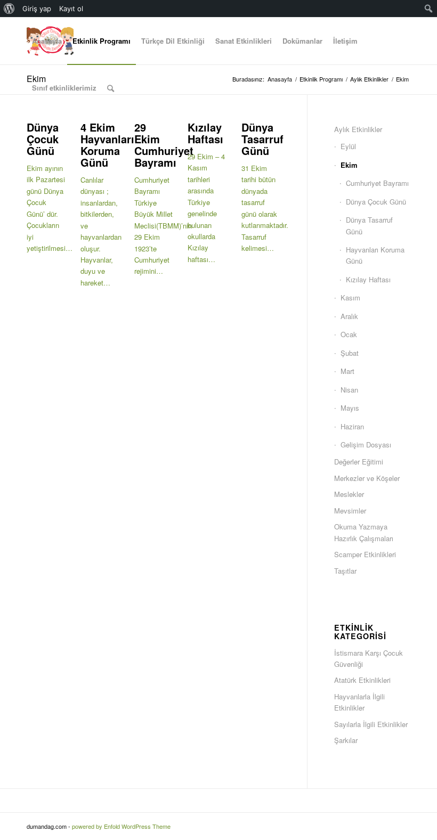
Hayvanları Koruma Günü (375, 255)
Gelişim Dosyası (366, 444)
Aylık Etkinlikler (358, 129)
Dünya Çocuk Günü (43, 138)
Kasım (350, 297)
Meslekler (349, 494)
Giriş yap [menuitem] (36, 8)
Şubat (350, 353)
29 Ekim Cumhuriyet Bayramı (163, 144)
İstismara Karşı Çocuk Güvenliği (368, 658)
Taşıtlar (345, 571)
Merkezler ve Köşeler (367, 478)
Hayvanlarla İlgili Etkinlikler (359, 702)
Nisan (349, 390)
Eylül (348, 146)
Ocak (349, 334)
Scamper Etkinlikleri (365, 554)
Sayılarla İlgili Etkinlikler (371, 724)
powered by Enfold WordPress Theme (121, 826)
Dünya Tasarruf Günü (262, 138)
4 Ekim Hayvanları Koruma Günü (107, 144)
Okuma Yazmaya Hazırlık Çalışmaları (363, 532)
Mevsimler (350, 510)
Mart (347, 371)
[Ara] (110, 87)
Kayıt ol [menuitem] (71, 8)
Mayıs (350, 408)
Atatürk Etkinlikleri (362, 680)
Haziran (352, 426)
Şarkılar (346, 740)
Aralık (349, 316)
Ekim (349, 165)
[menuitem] (9, 8)
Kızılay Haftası (205, 132)
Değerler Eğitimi (358, 461)
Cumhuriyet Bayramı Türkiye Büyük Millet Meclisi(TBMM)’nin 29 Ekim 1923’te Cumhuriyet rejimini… (163, 225)
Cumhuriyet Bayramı (377, 183)
